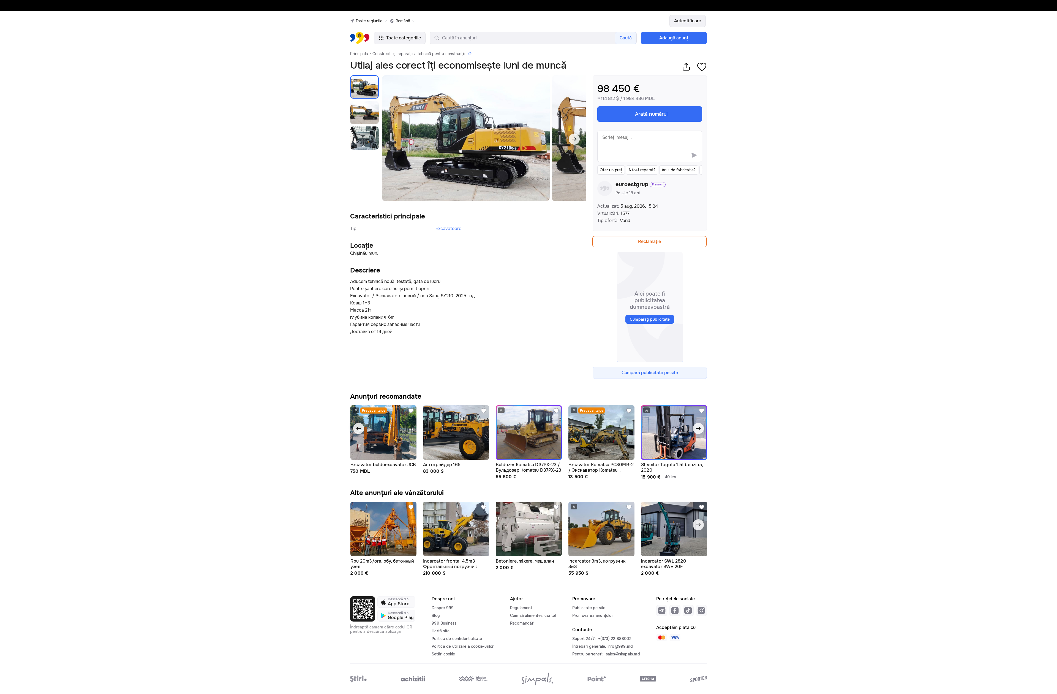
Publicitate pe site (589, 608)
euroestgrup (631, 184)
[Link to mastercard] (661, 637)
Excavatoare (448, 228)
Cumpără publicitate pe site (650, 373)
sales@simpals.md (623, 654)
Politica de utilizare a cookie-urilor (463, 646)
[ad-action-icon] (410, 411)
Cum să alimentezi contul (533, 615)
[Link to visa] (674, 637)
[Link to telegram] (661, 610)
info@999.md (620, 646)
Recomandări (522, 623)
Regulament (521, 608)
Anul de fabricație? (679, 170)
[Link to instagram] (701, 610)
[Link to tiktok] (688, 610)
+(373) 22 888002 (614, 638)
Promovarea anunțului (592, 615)
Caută (626, 38)
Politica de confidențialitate (457, 638)
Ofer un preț (611, 170)
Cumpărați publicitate (650, 319)
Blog (436, 615)
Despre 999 (443, 608)
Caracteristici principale (387, 216)
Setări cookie (443, 654)
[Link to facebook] (674, 610)
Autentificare (687, 21)
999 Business (444, 623)
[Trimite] (694, 155)
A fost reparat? (642, 170)
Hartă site (441, 631)
